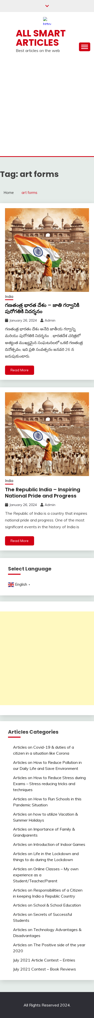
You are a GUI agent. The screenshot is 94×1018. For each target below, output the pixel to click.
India (9, 296)
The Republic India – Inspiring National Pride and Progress (42, 492)
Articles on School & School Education (47, 905)
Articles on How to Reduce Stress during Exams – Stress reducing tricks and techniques (49, 783)
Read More (20, 370)
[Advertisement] (47, 107)
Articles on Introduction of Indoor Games (49, 844)
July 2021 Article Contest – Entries (44, 960)
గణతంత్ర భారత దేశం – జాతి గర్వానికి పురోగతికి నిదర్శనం (42, 308)
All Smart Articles (41, 38)
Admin (50, 320)
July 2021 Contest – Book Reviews (44, 969)
